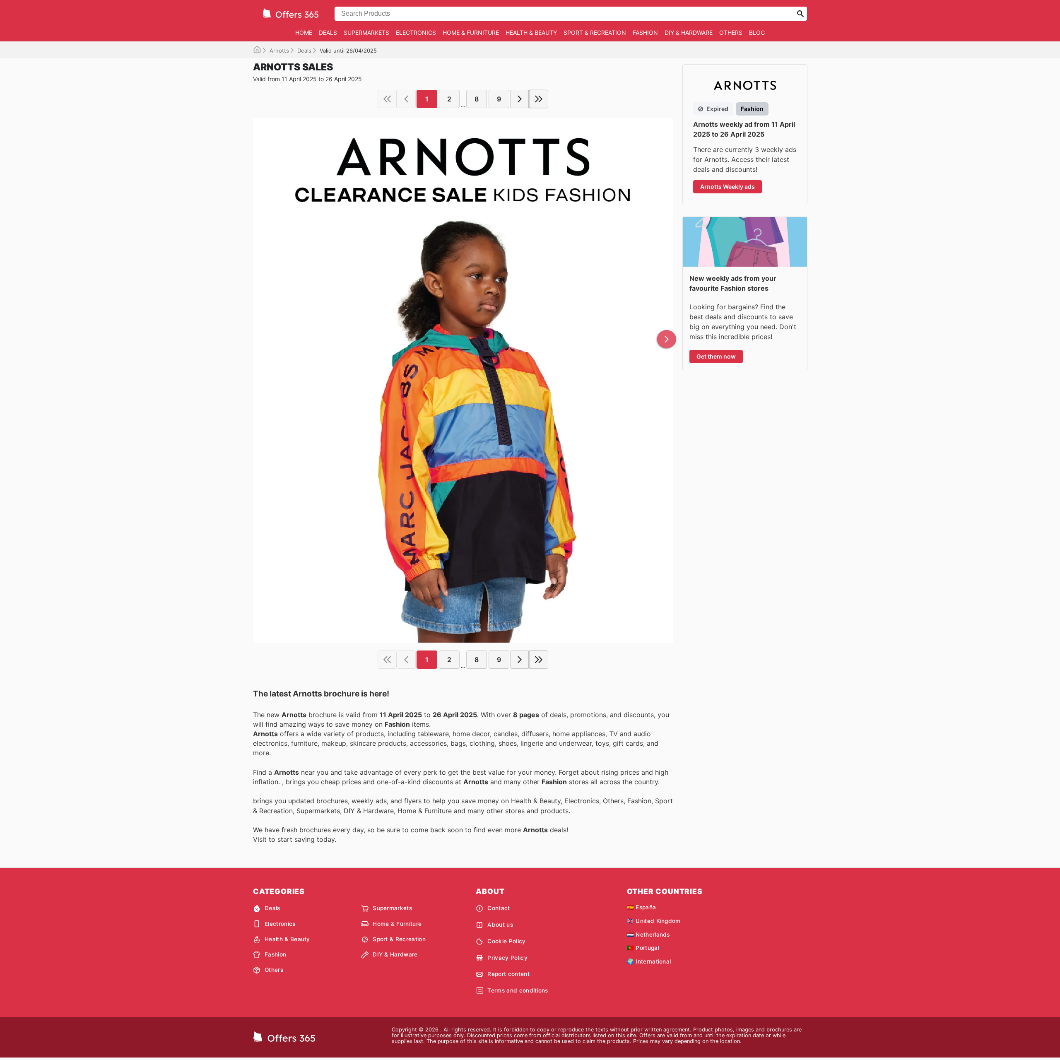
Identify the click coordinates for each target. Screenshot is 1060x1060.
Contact (498, 908)
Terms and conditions (517, 990)
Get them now (716, 356)
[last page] (538, 99)
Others (730, 32)
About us (500, 924)
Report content (508, 974)
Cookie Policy (506, 941)
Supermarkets (366, 32)
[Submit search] (800, 13)
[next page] (519, 99)
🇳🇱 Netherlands (648, 934)
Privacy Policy (507, 957)
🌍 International (649, 961)
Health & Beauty (531, 32)
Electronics (416, 32)
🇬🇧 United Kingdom (654, 921)
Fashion (645, 32)
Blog (757, 32)
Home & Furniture (471, 32)
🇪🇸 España (641, 907)
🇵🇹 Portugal (643, 947)
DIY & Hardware (689, 32)
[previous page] (406, 99)
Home (303, 32)
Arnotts (279, 50)
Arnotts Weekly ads (727, 186)
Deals (328, 32)
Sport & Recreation (595, 32)
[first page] (387, 99)
